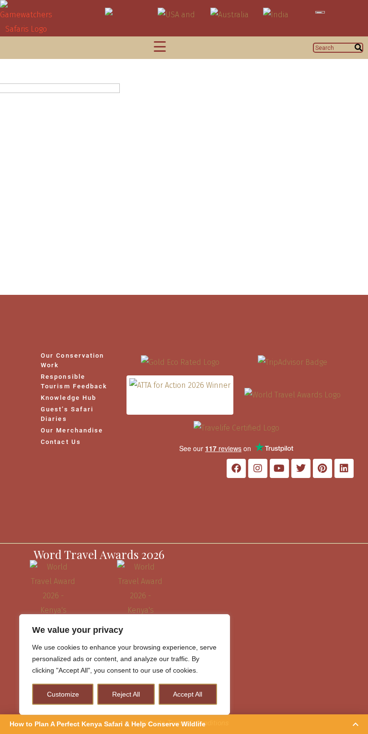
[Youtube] (279, 468)
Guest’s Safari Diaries (67, 414)
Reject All (126, 694)
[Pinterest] (322, 468)
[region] (124, 664)
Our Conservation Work (72, 360)
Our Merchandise (72, 430)
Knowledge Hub (68, 397)
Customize (63, 694)
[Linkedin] (344, 468)
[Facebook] (236, 468)
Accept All (187, 694)
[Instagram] (257, 468)
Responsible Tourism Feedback (74, 381)
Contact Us (61, 441)
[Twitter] (300, 468)
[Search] (358, 48)
